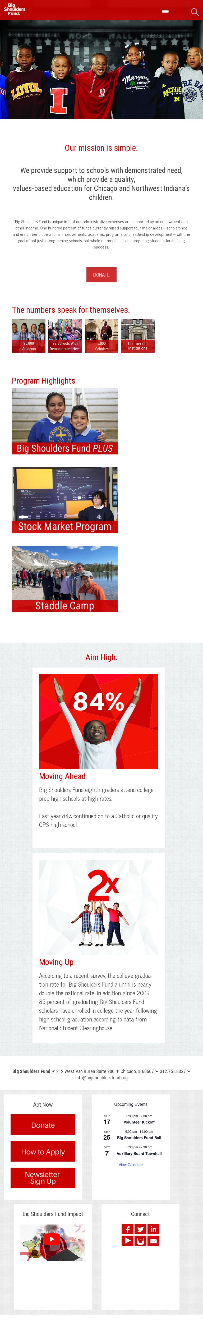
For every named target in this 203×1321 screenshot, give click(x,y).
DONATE (101, 275)
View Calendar (131, 1164)
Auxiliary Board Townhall (139, 1153)
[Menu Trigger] (165, 11)
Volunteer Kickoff (139, 1122)
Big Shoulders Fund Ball (139, 1137)
